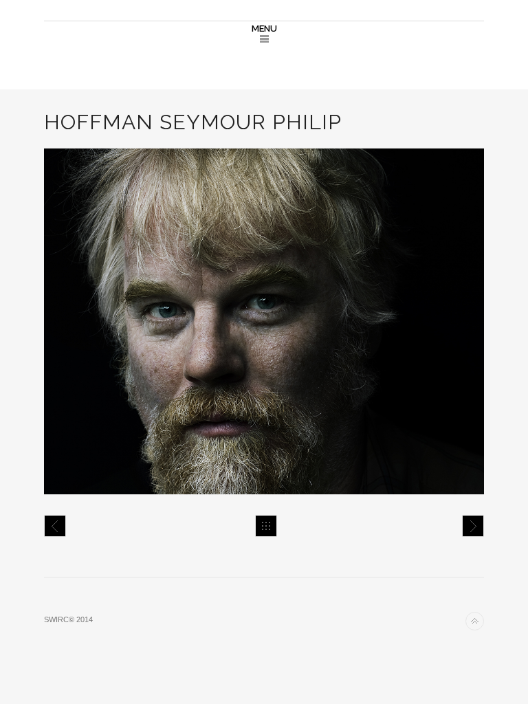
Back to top (474, 621)
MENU (264, 28)
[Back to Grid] (266, 526)
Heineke (55, 526)
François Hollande (473, 526)
